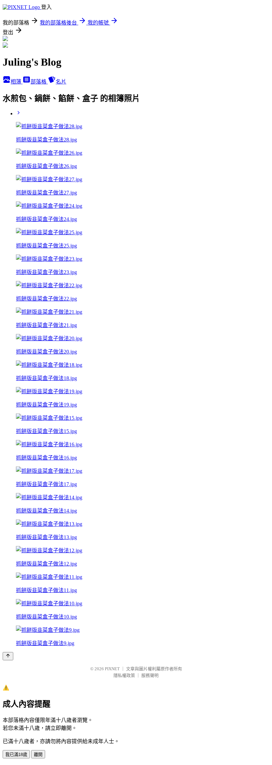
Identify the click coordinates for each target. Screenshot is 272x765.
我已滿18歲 (16, 754)
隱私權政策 (124, 675)
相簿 (17, 81)
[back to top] (8, 656)
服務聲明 (150, 675)
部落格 (39, 81)
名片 (61, 81)
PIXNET (112, 668)
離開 (38, 754)
